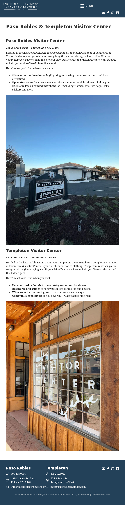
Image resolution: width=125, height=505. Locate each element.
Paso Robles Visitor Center (35, 41)
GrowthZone (104, 494)
